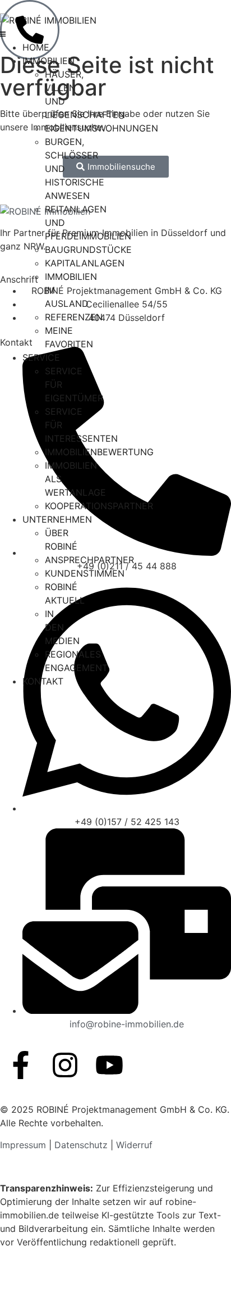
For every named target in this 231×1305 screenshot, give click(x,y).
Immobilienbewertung (99, 451)
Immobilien (48, 60)
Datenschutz (81, 1144)
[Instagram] (65, 1065)
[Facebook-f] (20, 1065)
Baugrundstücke (88, 249)
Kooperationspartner (99, 505)
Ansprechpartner (89, 559)
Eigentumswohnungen (101, 128)
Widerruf (134, 1144)
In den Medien (62, 627)
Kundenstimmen (84, 573)
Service (41, 357)
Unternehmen (57, 519)
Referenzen (74, 317)
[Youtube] (109, 1065)
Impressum (24, 1144)
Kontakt (42, 681)
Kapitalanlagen (84, 263)
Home (35, 47)
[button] (3, 33)
